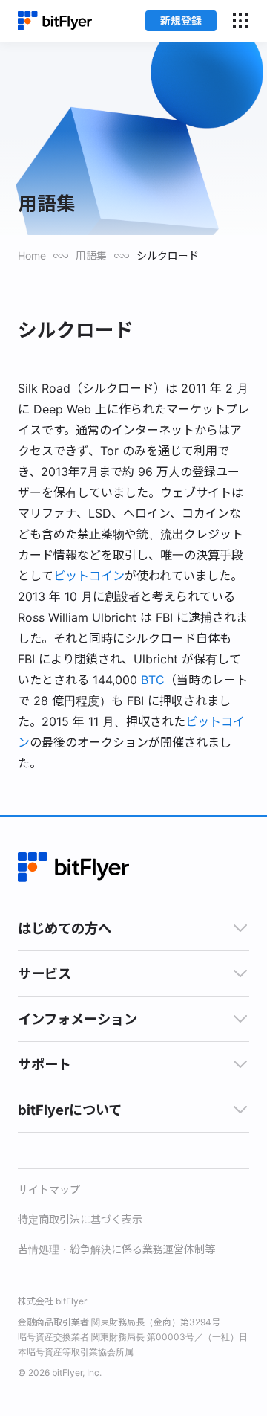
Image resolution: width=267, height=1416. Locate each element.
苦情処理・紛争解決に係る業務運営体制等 (116, 1249)
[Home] (55, 21)
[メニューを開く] (240, 21)
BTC (153, 679)
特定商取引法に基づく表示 (80, 1219)
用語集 (91, 255)
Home (32, 255)
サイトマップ (49, 1189)
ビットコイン (89, 575)
